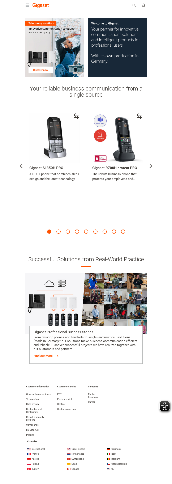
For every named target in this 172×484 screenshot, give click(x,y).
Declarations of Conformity (34, 410)
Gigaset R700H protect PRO (114, 168)
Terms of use (33, 399)
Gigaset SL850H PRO (46, 168)
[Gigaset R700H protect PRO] (117, 138)
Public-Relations (93, 396)
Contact (61, 404)
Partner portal (64, 399)
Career (91, 402)
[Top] (167, 464)
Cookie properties (66, 409)
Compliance (32, 425)
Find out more (43, 356)
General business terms (38, 394)
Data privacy (32, 404)
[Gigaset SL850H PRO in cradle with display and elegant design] (54, 138)
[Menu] (27, 5)
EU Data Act (32, 430)
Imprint (30, 435)
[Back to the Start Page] (41, 5)
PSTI (59, 394)
